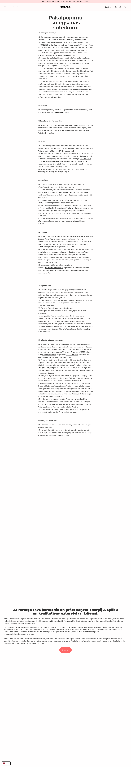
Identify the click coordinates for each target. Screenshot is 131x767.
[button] (6, 763)
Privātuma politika (62, 112)
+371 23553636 (85, 159)
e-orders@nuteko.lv (49, 247)
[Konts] (120, 7)
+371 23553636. (72, 247)
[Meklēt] (116, 7)
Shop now (65, 650)
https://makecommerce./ (54, 268)
